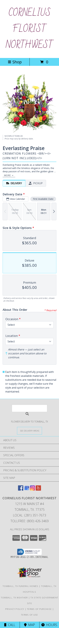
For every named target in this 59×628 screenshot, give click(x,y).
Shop (17, 62)
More (7, 175)
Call (10, 625)
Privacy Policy (14, 609)
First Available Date (43, 198)
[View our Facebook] (20, 489)
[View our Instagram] (32, 489)
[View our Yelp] (38, 489)
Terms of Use (29, 614)
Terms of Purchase (39, 609)
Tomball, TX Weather (14, 597)
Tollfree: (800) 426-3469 (29, 521)
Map (31, 625)
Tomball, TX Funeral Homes (20, 586)
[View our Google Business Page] (26, 489)
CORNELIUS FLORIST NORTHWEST (29, 29)
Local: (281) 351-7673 (29, 515)
